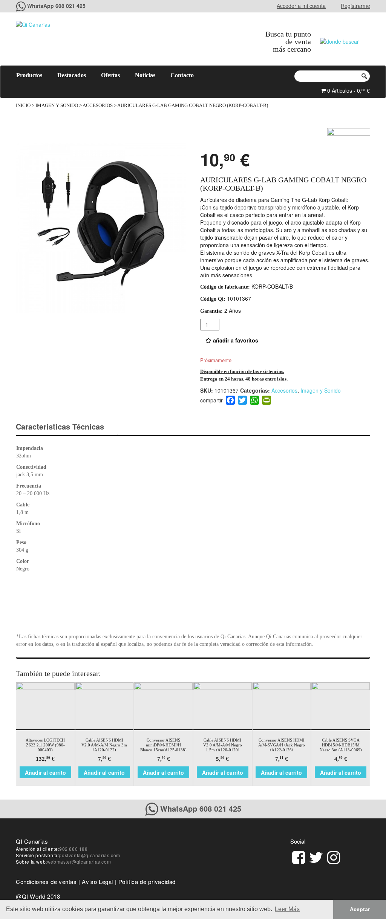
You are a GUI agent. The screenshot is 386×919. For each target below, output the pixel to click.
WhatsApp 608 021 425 (56, 5)
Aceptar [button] (360, 909)
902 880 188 (73, 849)
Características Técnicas (60, 426)
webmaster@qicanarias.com (79, 861)
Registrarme (355, 5)
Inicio (23, 105)
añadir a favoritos (234, 340)
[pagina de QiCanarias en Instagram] (333, 856)
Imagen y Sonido (56, 105)
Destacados (71, 75)
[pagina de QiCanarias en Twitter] (316, 856)
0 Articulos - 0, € (348, 90)
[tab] (66, 426)
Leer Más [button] (287, 909)
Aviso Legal (97, 881)
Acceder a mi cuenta (301, 5)
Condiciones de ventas (46, 881)
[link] (298, 856)
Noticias (145, 75)
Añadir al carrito (45, 772)
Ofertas (110, 75)
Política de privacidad (147, 881)
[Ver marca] (348, 137)
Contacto (182, 75)
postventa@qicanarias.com (89, 855)
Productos (29, 75)
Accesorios (98, 105)
